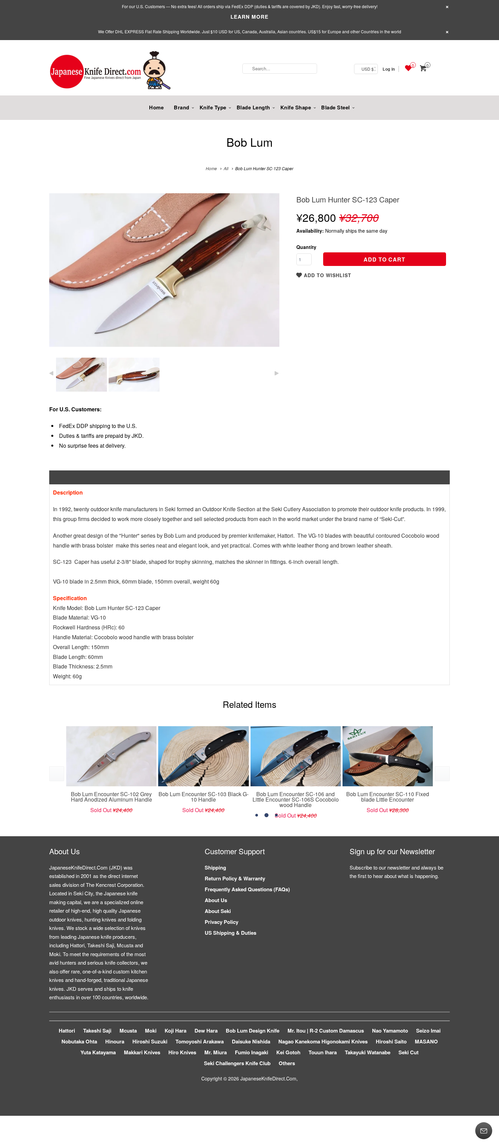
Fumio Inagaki (251, 1052)
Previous (62, 275)
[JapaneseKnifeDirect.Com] (110, 71)
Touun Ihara (323, 1052)
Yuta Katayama (98, 1052)
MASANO (426, 1041)
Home (156, 107)
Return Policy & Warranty (235, 878)
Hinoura (114, 1041)
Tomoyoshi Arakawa (199, 1041)
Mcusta (128, 1030)
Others (287, 1063)
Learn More (249, 16)
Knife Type (213, 107)
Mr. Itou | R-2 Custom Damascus (326, 1030)
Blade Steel (335, 107)
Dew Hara (206, 1030)
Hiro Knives (182, 1052)
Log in (389, 69)
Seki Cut (409, 1052)
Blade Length (253, 107)
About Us (216, 900)
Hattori (67, 1030)
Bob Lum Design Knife (252, 1030)
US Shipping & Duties (230, 932)
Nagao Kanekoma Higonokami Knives (323, 1041)
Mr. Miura (215, 1052)
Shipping (215, 867)
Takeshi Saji (97, 1030)
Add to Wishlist (326, 275)
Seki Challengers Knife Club (237, 1063)
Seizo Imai (428, 1030)
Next (267, 275)
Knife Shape (295, 107)
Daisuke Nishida (251, 1041)
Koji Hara (175, 1030)
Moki (150, 1030)
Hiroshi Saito (391, 1041)
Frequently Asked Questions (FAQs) (247, 889)
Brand (181, 107)
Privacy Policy (221, 922)
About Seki (218, 911)
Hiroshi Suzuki (149, 1041)
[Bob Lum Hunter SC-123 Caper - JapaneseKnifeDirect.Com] (164, 270)
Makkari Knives (142, 1052)
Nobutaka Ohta (79, 1041)
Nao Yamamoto (390, 1030)
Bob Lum (249, 141)
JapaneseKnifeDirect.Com (268, 1078)
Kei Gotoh (288, 1052)
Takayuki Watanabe (367, 1052)
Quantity (306, 247)
